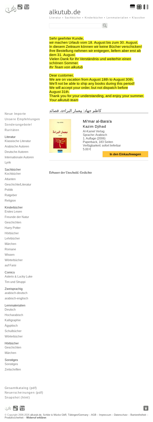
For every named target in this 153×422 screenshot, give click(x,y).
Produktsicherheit (14, 417)
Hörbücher (12, 233)
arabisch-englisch (16, 298)
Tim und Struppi (15, 282)
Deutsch (10, 309)
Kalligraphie (13, 320)
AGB (93, 414)
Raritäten (12, 130)
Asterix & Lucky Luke (18, 276)
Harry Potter (13, 227)
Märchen (10, 243)
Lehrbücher (12, 238)
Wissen (10, 254)
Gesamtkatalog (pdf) (21, 388)
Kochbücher (13, 173)
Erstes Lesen (13, 211)
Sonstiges (11, 364)
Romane (10, 249)
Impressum (105, 414)
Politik (9, 189)
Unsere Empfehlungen (22, 119)
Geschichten (13, 222)
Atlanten (10, 179)
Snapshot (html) (17, 397)
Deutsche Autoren (16, 151)
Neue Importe (15, 113)
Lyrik (8, 162)
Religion (10, 200)
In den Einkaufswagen (125, 154)
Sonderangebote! (18, 124)
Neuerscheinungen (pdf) (24, 392)
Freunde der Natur (17, 217)
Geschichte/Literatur (18, 184)
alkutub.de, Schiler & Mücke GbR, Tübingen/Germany (59, 414)
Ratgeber (11, 195)
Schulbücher (13, 331)
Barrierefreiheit (138, 414)
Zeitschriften (13, 369)
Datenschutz (121, 414)
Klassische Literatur (18, 141)
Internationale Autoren (19, 157)
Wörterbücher (14, 260)
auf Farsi (10, 265)
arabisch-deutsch (16, 293)
